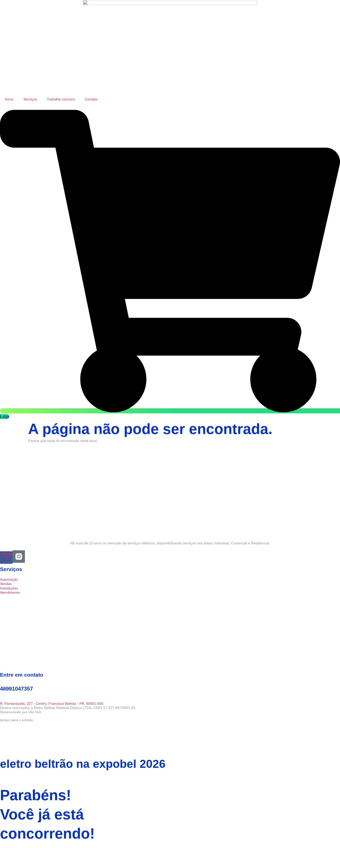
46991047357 (16, 689)
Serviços (30, 99)
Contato (91, 99)
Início (9, 99)
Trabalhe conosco (61, 99)
